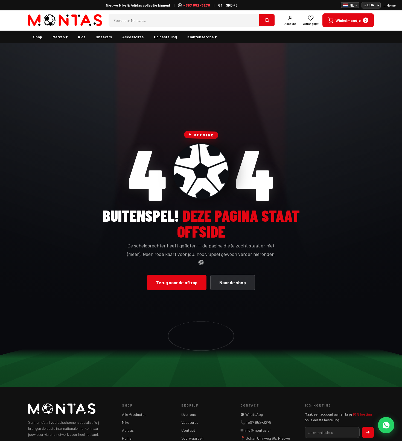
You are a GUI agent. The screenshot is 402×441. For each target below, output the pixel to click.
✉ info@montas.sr (255, 430)
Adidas (128, 430)
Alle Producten (134, 414)
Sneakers (104, 36)
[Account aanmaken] (368, 432)
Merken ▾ (60, 36)
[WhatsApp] (386, 425)
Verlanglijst (310, 23)
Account (290, 23)
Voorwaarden (192, 438)
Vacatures (189, 422)
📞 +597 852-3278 (255, 422)
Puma (127, 438)
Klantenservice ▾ (202, 36)
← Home (389, 5)
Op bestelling (165, 36)
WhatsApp (254, 414)
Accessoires (133, 36)
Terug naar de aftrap (176, 282)
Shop (37, 36)
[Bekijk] (267, 20)
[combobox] (184, 20)
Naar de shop (232, 282)
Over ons (188, 414)
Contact (188, 430)
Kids (81, 36)
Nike (125, 422)
